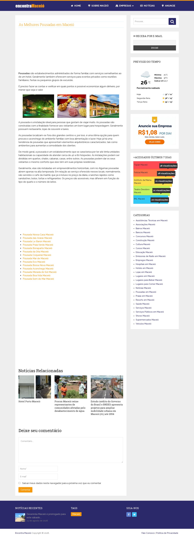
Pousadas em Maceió (146, 292)
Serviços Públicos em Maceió (150, 312)
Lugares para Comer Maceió (149, 284)
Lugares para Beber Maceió (149, 280)
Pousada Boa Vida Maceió (36, 275)
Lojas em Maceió (144, 272)
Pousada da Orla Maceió (36, 251)
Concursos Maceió (144, 236)
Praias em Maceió (144, 296)
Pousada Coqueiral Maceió (37, 255)
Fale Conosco (148, 533)
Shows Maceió (143, 316)
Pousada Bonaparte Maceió (37, 248)
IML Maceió (139, 199)
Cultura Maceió (143, 244)
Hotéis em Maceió (144, 268)
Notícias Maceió (143, 288)
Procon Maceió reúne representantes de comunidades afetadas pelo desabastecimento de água (70, 406)
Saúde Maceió (142, 304)
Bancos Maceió (143, 232)
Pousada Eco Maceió (34, 261)
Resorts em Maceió (145, 300)
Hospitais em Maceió (146, 264)
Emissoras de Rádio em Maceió (151, 256)
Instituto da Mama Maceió (142, 181)
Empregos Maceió (144, 260)
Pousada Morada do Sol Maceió (40, 272)
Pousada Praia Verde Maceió (38, 244)
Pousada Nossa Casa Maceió (38, 234)
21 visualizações (163, 181)
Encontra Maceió (23, 533)
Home (77, 5)
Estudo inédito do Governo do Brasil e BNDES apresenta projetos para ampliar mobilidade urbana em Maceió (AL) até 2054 (107, 408)
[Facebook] (128, 514)
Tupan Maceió (141, 165)
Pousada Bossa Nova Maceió (38, 265)
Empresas (125, 5)
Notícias (149, 5)
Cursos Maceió (143, 248)
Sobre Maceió (100, 5)
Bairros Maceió (143, 228)
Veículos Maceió (143, 324)
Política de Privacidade (167, 533)
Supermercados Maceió (147, 320)
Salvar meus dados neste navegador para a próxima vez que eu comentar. (61, 483)
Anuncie (169, 5)
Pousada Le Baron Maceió (37, 241)
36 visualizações (168, 166)
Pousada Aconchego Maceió (38, 268)
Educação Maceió (144, 252)
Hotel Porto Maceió (29, 401)
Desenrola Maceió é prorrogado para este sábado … (46, 516)
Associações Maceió (145, 224)
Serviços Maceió (144, 308)
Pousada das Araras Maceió (37, 238)
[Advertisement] (70, 52)
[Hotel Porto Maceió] (34, 386)
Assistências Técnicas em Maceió (152, 220)
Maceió (76, 514)
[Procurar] (172, 21)
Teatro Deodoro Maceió (142, 191)
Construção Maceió (145, 240)
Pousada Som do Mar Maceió (38, 279)
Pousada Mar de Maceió (35, 258)
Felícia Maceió (141, 172)
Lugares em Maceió (145, 276)
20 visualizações (159, 200)
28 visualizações (166, 173)
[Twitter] (134, 514)
